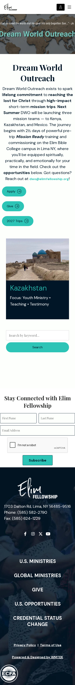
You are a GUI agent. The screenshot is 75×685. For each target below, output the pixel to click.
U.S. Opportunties (38, 604)
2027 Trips (15, 221)
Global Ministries (37, 575)
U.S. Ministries (37, 561)
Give (10, 206)
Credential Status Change (37, 621)
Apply (11, 191)
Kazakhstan (28, 288)
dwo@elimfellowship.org (49, 179)
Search (37, 347)
